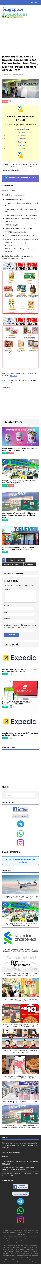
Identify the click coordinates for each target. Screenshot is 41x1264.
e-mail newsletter (21, 129)
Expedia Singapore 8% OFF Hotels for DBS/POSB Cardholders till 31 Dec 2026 (20, 734)
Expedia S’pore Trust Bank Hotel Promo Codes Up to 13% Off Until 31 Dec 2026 (19, 670)
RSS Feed (22, 148)
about (25, 1232)
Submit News (7, 1152)
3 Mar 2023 (7, 75)
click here (13, 376)
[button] (35, 2)
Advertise (16, 1152)
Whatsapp (22, 135)
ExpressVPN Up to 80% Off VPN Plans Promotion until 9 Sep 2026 (16, 703)
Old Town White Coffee (12, 564)
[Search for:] (20, 795)
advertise (30, 1232)
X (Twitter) (22, 145)
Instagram (22, 139)
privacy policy (19, 1232)
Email (6, 612)
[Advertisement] (20, 36)
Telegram (21, 132)
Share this (6, 380)
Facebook (21, 142)
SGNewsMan (18, 75)
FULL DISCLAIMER (22, 1258)
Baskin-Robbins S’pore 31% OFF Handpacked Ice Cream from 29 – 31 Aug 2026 (20, 449)
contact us (22, 1235)
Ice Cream (20, 560)
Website (7, 618)
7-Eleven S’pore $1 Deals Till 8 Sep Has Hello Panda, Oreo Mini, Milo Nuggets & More (18, 548)
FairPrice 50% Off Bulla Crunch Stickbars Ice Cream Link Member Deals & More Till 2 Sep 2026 (18, 515)
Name (6, 606)
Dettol (10, 560)
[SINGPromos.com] (20, 12)
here (31, 373)
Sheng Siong (29, 564)
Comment (7, 589)
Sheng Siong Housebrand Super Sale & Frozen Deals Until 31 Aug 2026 (19, 482)
